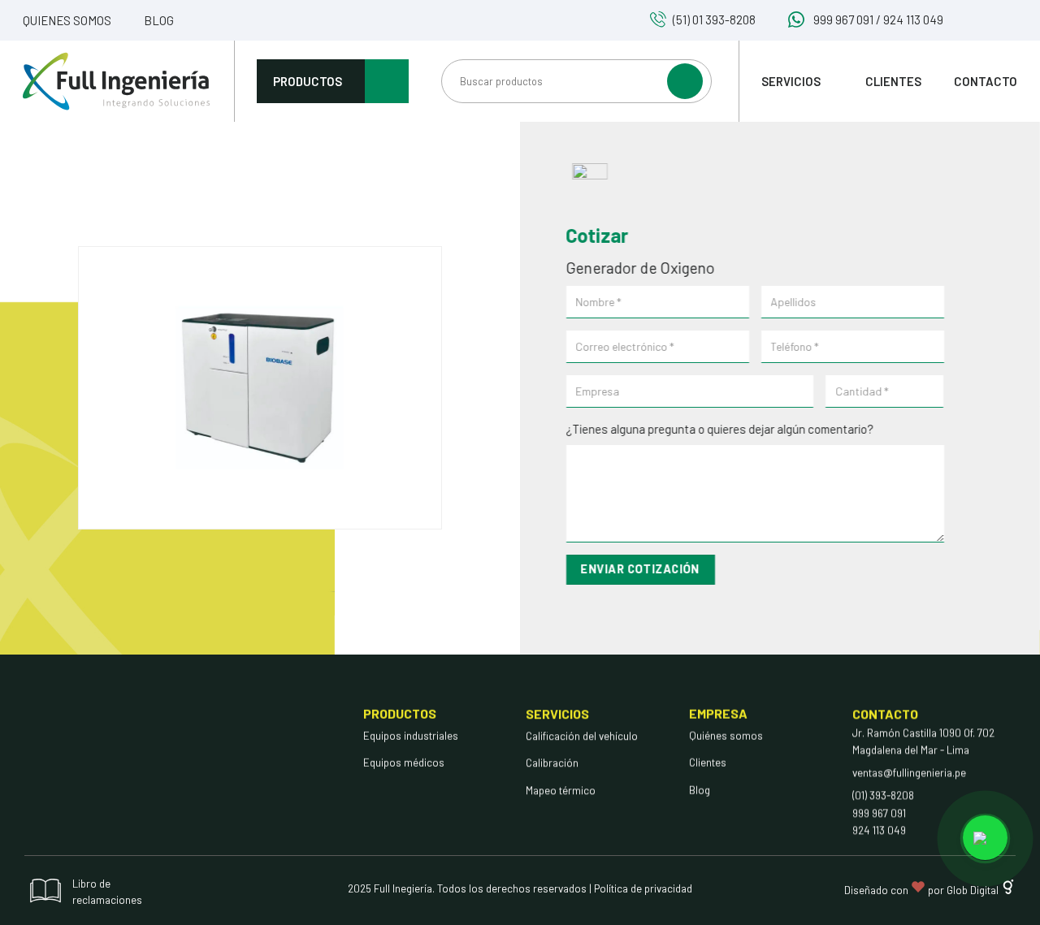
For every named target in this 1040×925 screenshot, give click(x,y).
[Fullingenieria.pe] (116, 81)
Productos (307, 81)
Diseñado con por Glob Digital (922, 890)
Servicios (791, 81)
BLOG (159, 20)
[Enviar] (685, 81)
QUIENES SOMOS (67, 20)
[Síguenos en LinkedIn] (1008, 21)
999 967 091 (843, 19)
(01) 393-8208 (883, 795)
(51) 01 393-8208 (714, 19)
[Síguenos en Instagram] (988, 21)
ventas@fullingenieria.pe (909, 772)
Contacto (985, 81)
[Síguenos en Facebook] (969, 21)
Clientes (893, 81)
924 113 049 (913, 19)
